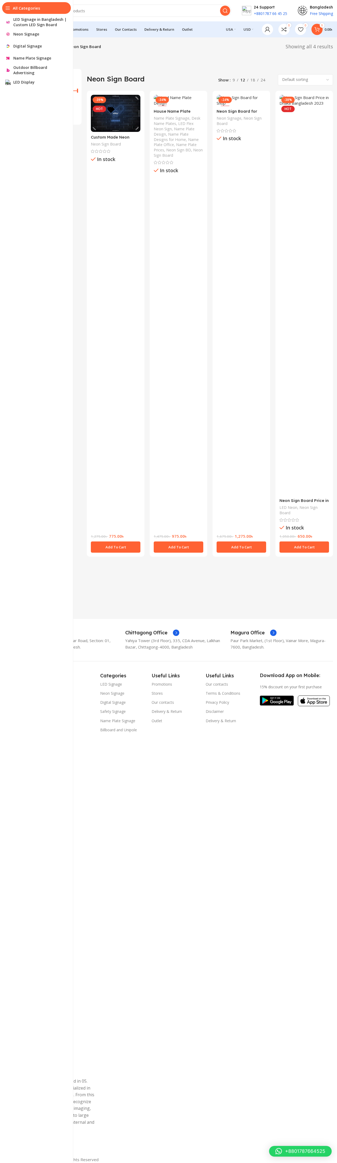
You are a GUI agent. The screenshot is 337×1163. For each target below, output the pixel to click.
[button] (115, 547)
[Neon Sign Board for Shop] (241, 100)
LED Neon (288, 507)
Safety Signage (113, 711)
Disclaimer (215, 711)
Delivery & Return (167, 711)
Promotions (162, 684)
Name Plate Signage (171, 118)
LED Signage (111, 684)
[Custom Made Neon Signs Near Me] (115, 113)
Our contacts (163, 702)
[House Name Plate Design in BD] (178, 100)
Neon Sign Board (106, 144)
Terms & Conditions (223, 693)
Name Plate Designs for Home (171, 137)
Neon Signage (229, 118)
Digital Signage (113, 702)
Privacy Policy (217, 702)
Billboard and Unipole (118, 729)
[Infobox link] (152, 633)
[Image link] (277, 700)
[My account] (267, 29)
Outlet (157, 720)
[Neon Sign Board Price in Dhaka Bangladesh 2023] (304, 295)
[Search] (225, 11)
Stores (157, 693)
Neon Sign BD (178, 149)
